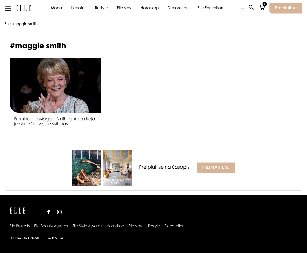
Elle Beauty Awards (51, 226)
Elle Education (210, 8)
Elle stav (124, 8)
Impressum (55, 238)
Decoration (178, 8)
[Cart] (262, 8)
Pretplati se (286, 8)
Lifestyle (100, 8)
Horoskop (149, 8)
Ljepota (78, 8)
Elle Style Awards (87, 226)
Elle (7, 24)
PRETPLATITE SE (215, 167)
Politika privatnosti (24, 238)
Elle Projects (20, 226)
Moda (56, 8)
